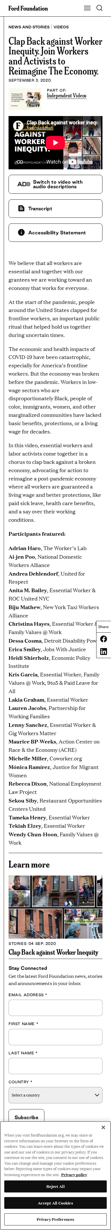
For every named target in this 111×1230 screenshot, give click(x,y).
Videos (61, 27)
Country (20, 1082)
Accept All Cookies (55, 1203)
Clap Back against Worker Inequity (53, 951)
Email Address (28, 995)
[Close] (103, 1127)
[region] (55, 1175)
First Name (23, 1024)
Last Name (23, 1053)
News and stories (29, 27)
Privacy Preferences (55, 1219)
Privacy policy (74, 1174)
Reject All (55, 1186)
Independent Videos (67, 95)
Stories (17, 943)
